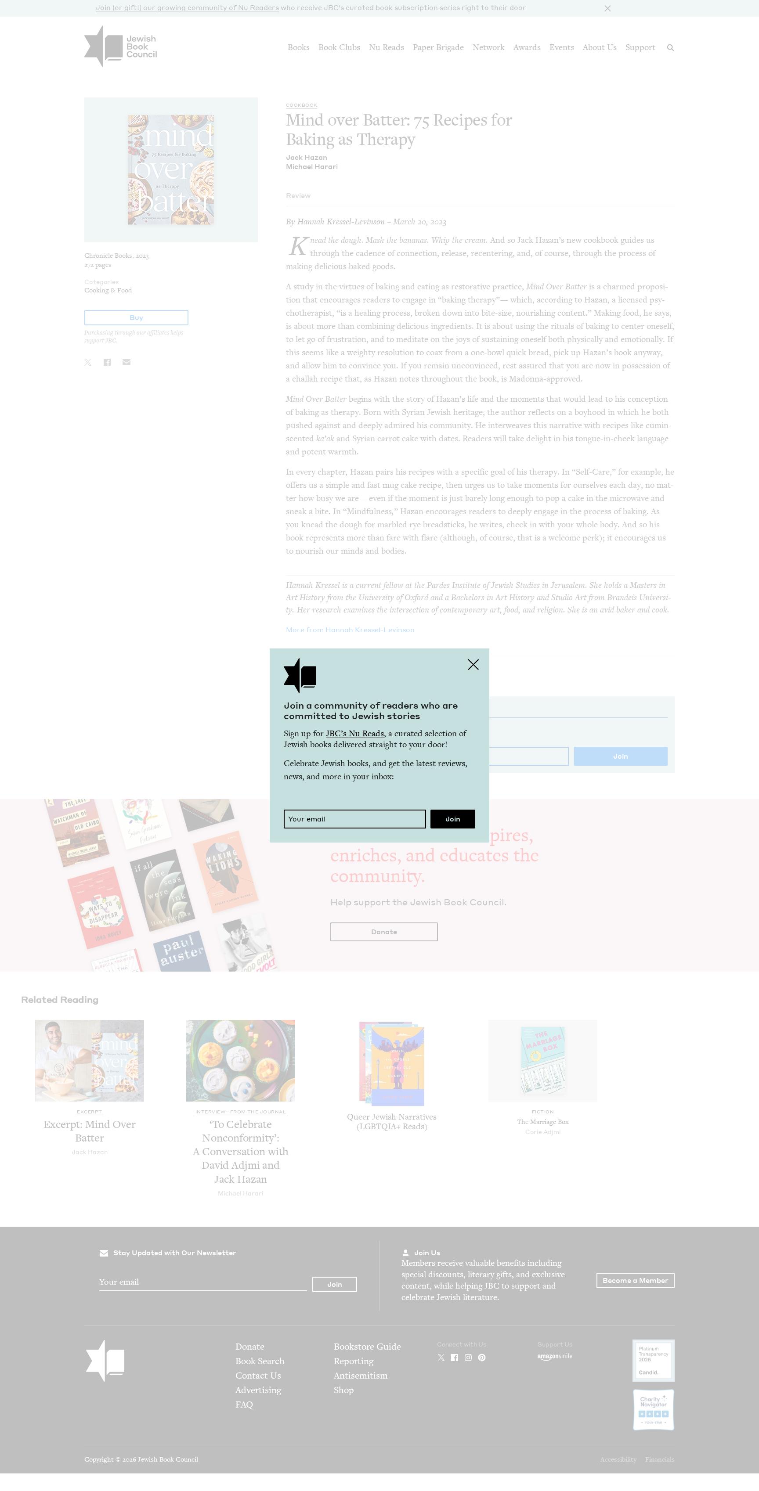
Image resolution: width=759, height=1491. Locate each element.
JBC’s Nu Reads (355, 733)
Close (473, 664)
